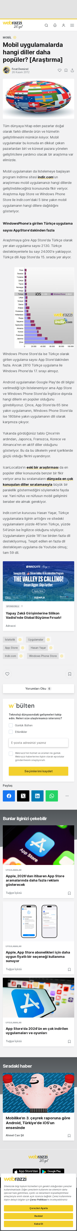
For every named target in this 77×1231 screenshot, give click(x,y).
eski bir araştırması (42, 467)
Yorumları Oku (37, 688)
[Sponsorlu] (38, 581)
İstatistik (10, 639)
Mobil (7, 37)
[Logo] (13, 25)
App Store (11, 647)
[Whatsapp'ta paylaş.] (53, 795)
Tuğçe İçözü (14, 892)
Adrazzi (11, 625)
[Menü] (72, 26)
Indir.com (10, 655)
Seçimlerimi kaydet (38, 771)
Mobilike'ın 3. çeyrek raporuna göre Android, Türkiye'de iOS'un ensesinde (38, 1123)
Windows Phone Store (43, 655)
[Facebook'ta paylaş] (10, 795)
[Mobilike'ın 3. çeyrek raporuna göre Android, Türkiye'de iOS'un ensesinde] (38, 1093)
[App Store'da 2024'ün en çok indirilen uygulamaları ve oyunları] (38, 998)
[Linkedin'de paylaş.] (38, 795)
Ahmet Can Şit (15, 1135)
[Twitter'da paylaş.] (24, 795)
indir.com (45, 177)
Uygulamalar (35, 639)
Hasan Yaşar (38, 647)
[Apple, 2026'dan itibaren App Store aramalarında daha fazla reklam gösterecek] (38, 845)
